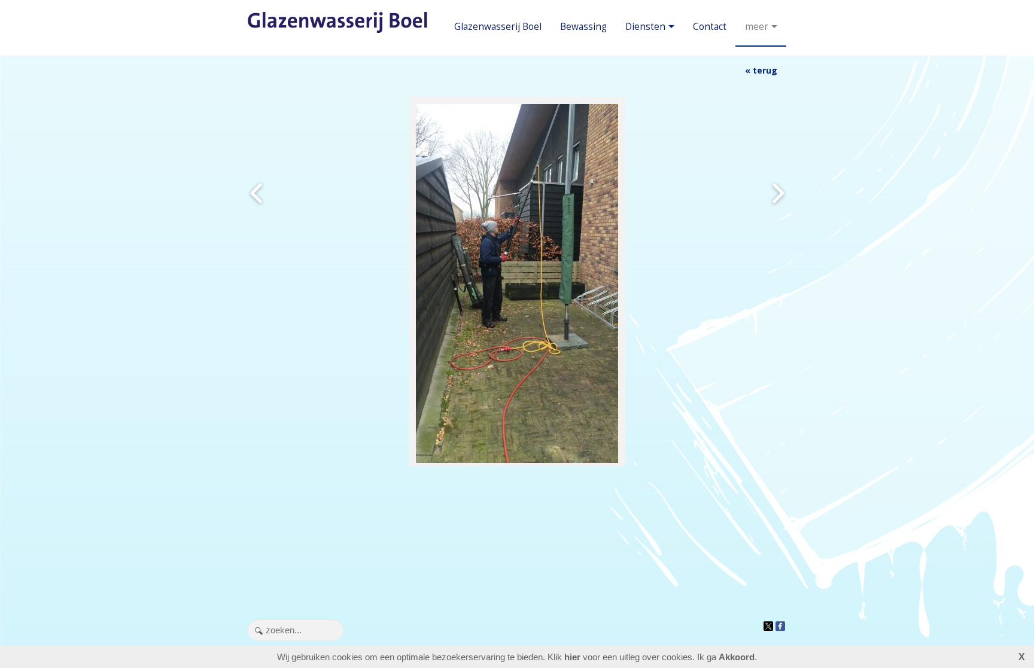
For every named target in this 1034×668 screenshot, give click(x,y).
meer (756, 26)
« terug (761, 70)
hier (572, 657)
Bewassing (583, 26)
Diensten (645, 26)
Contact (709, 26)
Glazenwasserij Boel (498, 26)
